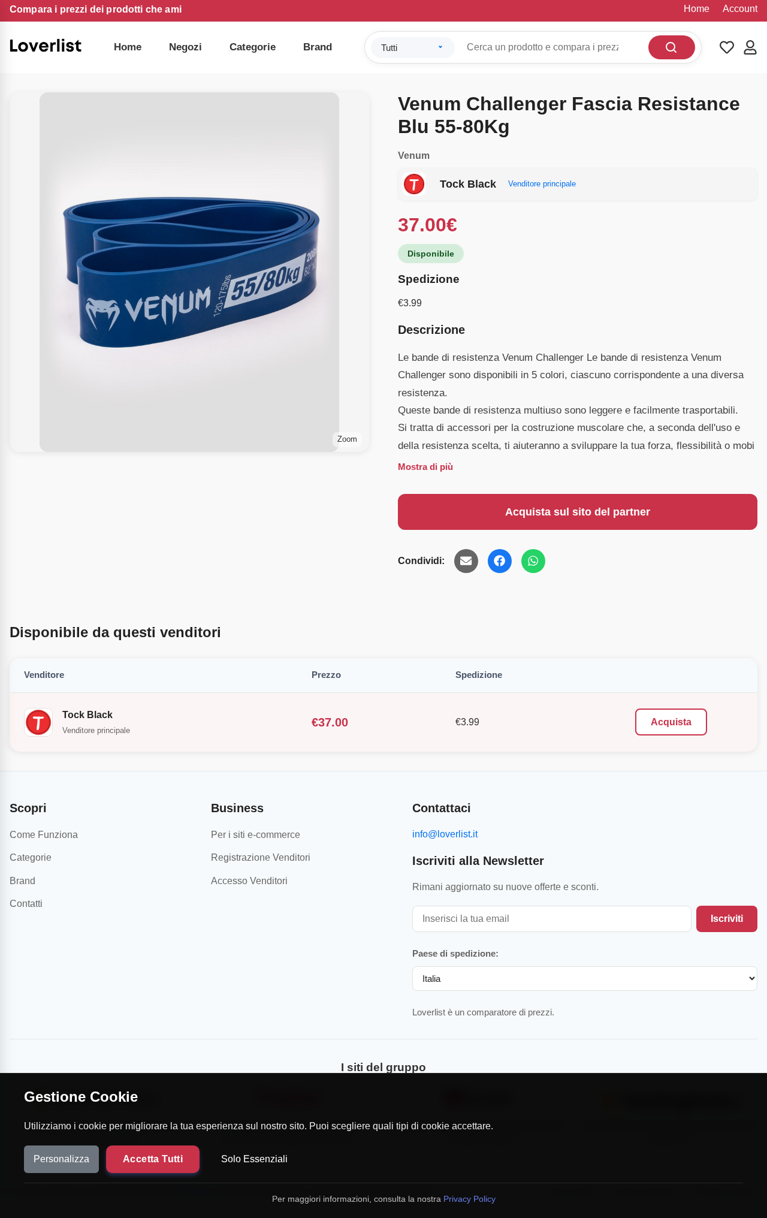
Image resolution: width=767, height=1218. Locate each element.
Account (740, 9)
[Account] (750, 47)
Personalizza (61, 1159)
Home (696, 9)
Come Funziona (44, 835)
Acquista (671, 722)
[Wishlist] (727, 47)
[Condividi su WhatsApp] (533, 561)
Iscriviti (727, 919)
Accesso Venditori (249, 881)
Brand (317, 47)
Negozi (185, 47)
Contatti (26, 904)
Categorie (253, 47)
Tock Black (87, 715)
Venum (414, 155)
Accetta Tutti (153, 1159)
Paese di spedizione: (455, 953)
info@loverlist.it (445, 834)
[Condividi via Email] (466, 561)
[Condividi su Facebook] (500, 561)
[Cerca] (671, 47)
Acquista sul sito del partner (577, 512)
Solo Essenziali (254, 1159)
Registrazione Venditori (260, 857)
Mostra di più (425, 467)
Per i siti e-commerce (255, 835)
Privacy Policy (469, 1199)
